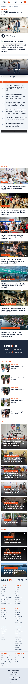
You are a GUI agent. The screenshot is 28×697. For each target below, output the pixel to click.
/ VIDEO (3, 529)
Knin (16, 591)
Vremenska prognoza (6, 597)
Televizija (3, 618)
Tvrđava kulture (5, 629)
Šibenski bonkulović (6, 656)
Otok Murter (18, 597)
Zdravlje (17, 633)
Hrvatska (3, 591)
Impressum (14, 672)
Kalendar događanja (17, 349)
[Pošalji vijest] (21, 2)
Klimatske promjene (6, 603)
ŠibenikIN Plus (19, 654)
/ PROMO (4, 166)
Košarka (17, 612)
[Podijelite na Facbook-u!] (7, 77)
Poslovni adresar (18, 352)
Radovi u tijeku (8, 352)
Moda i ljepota (19, 631)
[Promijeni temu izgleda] (16, 2)
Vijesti (10, 6)
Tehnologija (18, 635)
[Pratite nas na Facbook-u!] (19, 580)
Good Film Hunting (6, 662)
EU (2, 593)
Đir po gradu (16, 6)
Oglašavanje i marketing (14, 677)
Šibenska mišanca (6, 666)
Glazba (3, 614)
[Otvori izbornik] (25, 2)
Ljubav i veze (18, 643)
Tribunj (17, 589)
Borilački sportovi (19, 616)
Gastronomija (18, 639)
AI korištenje (14, 679)
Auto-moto (18, 637)
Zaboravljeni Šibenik (6, 660)
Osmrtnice (7, 349)
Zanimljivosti (18, 649)
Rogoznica (18, 603)
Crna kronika (4, 599)
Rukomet (17, 614)
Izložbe (3, 637)
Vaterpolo (17, 618)
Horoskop (17, 645)
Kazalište (3, 631)
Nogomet (17, 610)
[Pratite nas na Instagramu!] (22, 580)
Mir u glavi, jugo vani (6, 658)
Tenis (16, 620)
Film (2, 633)
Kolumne (4, 654)
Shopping (17, 629)
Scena (3, 608)
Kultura (3, 627)
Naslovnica (3, 6)
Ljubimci (17, 647)
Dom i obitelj (18, 641)
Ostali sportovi (19, 622)
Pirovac (17, 599)
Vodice (17, 587)
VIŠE (14, 131)
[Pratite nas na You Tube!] (26, 580)
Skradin (17, 595)
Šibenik (3, 589)
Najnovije (3, 587)
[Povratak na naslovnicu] (8, 2)
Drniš (16, 593)
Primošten (18, 601)
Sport (17, 608)
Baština (3, 639)
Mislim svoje (4, 664)
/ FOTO (3, 421)
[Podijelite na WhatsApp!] (14, 77)
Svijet (2, 595)
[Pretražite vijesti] (19, 2)
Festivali (3, 616)
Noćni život (4, 612)
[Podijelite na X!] (10, 77)
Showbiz (3, 610)
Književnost (4, 635)
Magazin (18, 627)
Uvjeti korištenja (14, 674)
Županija (18, 585)
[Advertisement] (14, 150)
